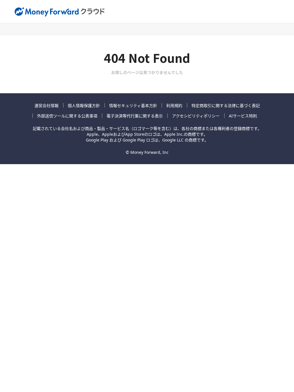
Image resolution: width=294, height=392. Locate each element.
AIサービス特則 (243, 116)
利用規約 (174, 105)
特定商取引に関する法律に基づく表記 (226, 105)
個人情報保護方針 (84, 105)
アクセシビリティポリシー (196, 116)
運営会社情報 (46, 105)
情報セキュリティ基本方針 (133, 105)
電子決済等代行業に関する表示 (135, 116)
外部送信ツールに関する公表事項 (67, 116)
